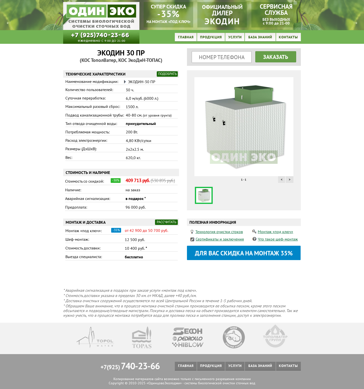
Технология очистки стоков (219, 231)
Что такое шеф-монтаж (278, 239)
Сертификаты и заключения (220, 239)
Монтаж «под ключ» (275, 231)
